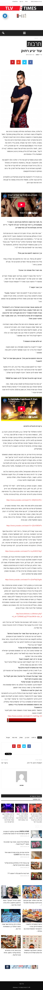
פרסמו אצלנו (15, 1)
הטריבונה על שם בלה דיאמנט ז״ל (18, 873)
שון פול (8, 737)
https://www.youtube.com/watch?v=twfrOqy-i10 (25, 716)
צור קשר (21, 1)
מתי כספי (14, 737)
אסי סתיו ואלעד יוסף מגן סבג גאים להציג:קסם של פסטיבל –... (32, 903)
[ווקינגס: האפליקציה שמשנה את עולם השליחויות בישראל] (32, 941)
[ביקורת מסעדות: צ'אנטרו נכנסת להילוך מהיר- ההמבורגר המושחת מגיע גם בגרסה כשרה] (32, 915)
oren (37, 54)
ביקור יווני (4, 763)
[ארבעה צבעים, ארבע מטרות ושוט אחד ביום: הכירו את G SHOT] (36, 855)
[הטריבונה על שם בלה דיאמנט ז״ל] (36, 876)
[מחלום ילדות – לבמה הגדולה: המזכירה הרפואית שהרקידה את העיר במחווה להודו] (21, 808)
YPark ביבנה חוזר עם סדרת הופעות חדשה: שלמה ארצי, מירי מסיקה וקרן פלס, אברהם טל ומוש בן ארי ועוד (35, 818)
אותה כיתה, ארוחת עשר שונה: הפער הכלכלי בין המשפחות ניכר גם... (11, 926)
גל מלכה (34, 737)
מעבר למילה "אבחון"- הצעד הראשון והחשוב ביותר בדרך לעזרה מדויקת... (12, 903)
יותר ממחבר (37, 799)
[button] (3, 33)
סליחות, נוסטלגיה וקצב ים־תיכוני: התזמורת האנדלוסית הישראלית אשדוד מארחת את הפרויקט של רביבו (8, 818)
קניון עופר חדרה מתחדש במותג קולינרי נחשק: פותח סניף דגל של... (12, 952)
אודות (26, 1)
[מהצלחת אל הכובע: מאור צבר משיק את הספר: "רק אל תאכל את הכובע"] (36, 844)
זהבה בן (27, 737)
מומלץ (21, 737)
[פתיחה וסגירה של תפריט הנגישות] (5, 15)
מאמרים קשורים (35, 796)
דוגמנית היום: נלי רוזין (34, 763)
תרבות (34, 44)
